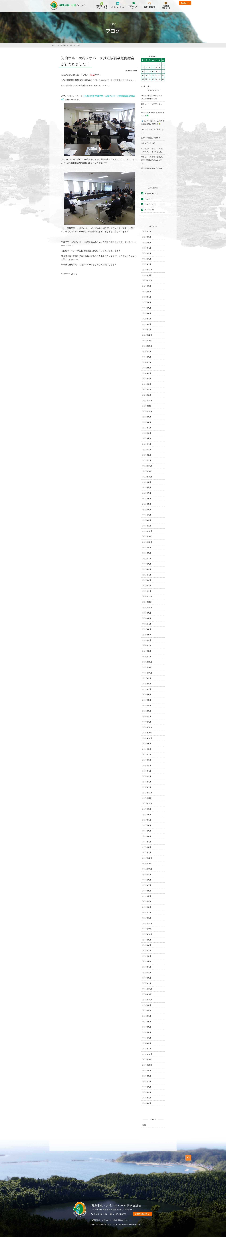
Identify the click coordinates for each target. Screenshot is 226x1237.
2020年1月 (146, 656)
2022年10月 (147, 477)
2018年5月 (146, 765)
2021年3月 (146, 580)
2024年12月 (147, 335)
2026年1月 (146, 264)
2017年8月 (146, 814)
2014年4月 (146, 1032)
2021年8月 (146, 553)
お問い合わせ (141, 1214)
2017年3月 (146, 842)
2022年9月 (146, 482)
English (184, 3)
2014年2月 (146, 1043)
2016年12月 (147, 858)
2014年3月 (146, 1038)
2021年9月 (146, 547)
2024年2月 (146, 390)
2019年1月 (146, 722)
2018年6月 (146, 760)
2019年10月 (147, 673)
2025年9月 (146, 286)
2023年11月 (147, 406)
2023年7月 (146, 428)
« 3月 (143, 86)
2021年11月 (147, 536)
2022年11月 (147, 471)
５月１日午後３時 (148, 143)
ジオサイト (149, 204)
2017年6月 (146, 825)
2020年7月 (146, 624)
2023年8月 (146, 422)
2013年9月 (146, 1070)
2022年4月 (146, 509)
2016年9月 (146, 874)
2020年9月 (146, 613)
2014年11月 (147, 994)
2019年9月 (146, 678)
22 (160, 75)
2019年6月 (146, 695)
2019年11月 (147, 667)
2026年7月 (146, 231)
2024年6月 (146, 368)
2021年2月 (146, 586)
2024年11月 (147, 340)
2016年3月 (146, 907)
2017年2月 (146, 847)
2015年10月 (147, 934)
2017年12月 (147, 793)
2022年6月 (146, 498)
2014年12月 (147, 989)
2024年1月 (146, 395)
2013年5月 (146, 1092)
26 (150, 79)
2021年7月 (146, 558)
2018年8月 (146, 749)
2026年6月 (146, 237)
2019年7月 (146, 689)
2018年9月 (146, 744)
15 (160, 71)
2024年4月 (146, 379)
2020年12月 (147, 596)
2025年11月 (147, 275)
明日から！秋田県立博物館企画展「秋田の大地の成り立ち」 (152, 160)
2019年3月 (146, 711)
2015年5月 (146, 961)
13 (153, 71)
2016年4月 (146, 901)
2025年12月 (147, 270)
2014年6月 (146, 1021)
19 (150, 75)
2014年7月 (146, 1016)
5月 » (148, 86)
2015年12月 (147, 923)
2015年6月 (146, 956)
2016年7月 (146, 885)
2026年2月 (146, 259)
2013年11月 (147, 1060)
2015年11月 (147, 929)
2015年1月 (146, 983)
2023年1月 (146, 460)
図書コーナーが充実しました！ (151, 105)
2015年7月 (146, 951)
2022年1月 (146, 526)
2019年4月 (146, 705)
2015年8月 (146, 945)
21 (156, 75)
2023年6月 (146, 433)
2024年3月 (146, 384)
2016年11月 (147, 863)
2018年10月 (147, 738)
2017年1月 (146, 853)
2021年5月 (146, 569)
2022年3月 (146, 515)
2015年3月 (146, 972)
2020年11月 (147, 602)
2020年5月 (146, 635)
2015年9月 (146, 940)
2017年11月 (147, 798)
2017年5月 (146, 831)
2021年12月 (147, 531)
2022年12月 (147, 466)
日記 (146, 199)
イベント (148, 210)
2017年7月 (146, 820)
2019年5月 (146, 700)
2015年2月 (146, 978)
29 (160, 79)
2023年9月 (146, 417)
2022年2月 (146, 520)
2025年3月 (146, 319)
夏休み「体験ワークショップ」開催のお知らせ (151, 97)
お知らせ (74, 274)
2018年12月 (147, 727)
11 (146, 71)
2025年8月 (146, 291)
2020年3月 (146, 645)
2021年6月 (146, 564)
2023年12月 (147, 400)
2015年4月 (146, 967)
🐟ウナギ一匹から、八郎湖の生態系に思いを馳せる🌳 (152, 122)
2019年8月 (146, 684)
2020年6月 (146, 629)
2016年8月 (146, 880)
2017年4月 (146, 836)
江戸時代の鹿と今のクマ (150, 138)
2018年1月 (146, 787)
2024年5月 (146, 373)
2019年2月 (146, 716)
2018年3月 (146, 776)
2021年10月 (147, 542)
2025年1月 (146, 330)
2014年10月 (147, 1000)
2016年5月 (146, 896)
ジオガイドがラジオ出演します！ (152, 130)
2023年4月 (146, 444)
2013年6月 (146, 1087)
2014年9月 (146, 1005)
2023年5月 (146, 439)
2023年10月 (147, 411)
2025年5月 (146, 308)
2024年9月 (146, 351)
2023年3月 (146, 449)
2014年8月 (146, 1010)
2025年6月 (146, 302)
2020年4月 (146, 640)
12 (150, 71)
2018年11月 (147, 733)
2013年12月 (147, 1054)
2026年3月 (146, 253)
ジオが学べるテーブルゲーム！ (151, 170)
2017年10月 (147, 804)
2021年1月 (146, 591)
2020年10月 (147, 607)
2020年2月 (146, 651)
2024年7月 (146, 362)
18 (146, 75)
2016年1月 (146, 918)
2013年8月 (146, 1076)
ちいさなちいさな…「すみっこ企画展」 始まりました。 (152, 150)
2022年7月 (146, 493)
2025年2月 (146, 324)
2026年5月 (146, 242)
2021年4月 (146, 575)
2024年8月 (146, 357)
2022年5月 (146, 504)
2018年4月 (146, 771)
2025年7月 (146, 297)
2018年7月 (146, 754)
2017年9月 (146, 809)
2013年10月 (147, 1065)
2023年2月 (146, 455)
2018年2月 (146, 782)
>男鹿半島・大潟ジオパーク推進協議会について (111, 1220)
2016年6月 (146, 891)
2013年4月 (146, 1098)
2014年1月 (146, 1049)
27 (153, 79)
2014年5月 (146, 1027)
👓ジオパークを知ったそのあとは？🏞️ (152, 114)
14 (156, 71)
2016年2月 (146, 912)
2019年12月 (147, 662)
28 (156, 79)
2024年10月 (147, 346)
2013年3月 (146, 1103)
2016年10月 (147, 869)
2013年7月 (146, 1081)
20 (153, 75)
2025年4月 (146, 313)
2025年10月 (147, 280)
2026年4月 (146, 248)
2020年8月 (146, 618)
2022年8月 (146, 488)
